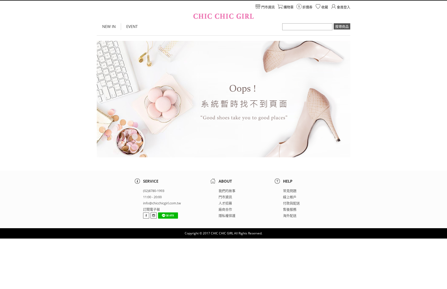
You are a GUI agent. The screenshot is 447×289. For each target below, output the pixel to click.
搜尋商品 (342, 26)
